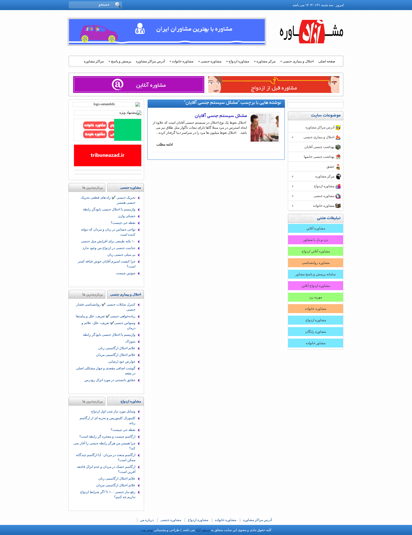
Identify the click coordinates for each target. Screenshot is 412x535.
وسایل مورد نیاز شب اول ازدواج (113, 411)
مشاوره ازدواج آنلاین (316, 286)
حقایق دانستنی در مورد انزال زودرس (109, 380)
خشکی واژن (126, 216)
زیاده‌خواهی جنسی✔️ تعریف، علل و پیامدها (105, 316)
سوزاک (130, 341)
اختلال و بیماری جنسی (297, 61)
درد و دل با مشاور (315, 240)
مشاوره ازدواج (237, 61)
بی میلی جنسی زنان (121, 255)
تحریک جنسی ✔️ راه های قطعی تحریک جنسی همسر (108, 200)
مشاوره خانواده (181, 61)
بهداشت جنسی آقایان (319, 147)
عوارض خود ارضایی (121, 361)
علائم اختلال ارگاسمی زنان (116, 348)
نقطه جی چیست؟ (123, 223)
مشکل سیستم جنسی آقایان (221, 116)
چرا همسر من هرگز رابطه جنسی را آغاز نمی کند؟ (104, 445)
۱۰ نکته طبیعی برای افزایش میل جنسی (108, 241)
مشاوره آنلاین (315, 228)
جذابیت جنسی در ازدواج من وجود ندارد (108, 248)
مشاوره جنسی (209, 61)
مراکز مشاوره (94, 61)
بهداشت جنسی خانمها (319, 157)
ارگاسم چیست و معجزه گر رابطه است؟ (107, 436)
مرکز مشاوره (265, 61)
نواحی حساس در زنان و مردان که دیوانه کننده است (108, 231)
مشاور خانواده (315, 343)
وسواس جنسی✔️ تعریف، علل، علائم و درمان (108, 325)
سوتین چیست (125, 273)
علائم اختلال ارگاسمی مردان (115, 355)
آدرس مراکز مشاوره (150, 61)
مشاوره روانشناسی (316, 263)
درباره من (147, 520)
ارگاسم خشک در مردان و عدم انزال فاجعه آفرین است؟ (106, 469)
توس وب (147, 530)
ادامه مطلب (164, 144)
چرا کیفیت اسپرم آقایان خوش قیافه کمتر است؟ (106, 263)
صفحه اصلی (326, 61)
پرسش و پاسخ (119, 61)
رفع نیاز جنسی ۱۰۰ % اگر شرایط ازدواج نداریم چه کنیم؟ (107, 494)
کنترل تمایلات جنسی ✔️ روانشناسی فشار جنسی (105, 306)
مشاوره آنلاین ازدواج (316, 251)
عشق (330, 166)
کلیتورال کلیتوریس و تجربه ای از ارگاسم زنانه (107, 420)
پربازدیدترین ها (92, 187)
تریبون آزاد (312, 33)
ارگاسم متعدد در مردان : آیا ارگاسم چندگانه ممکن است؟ (105, 457)
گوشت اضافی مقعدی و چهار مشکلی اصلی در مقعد (105, 370)
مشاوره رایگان (315, 332)
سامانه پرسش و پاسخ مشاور (315, 274)
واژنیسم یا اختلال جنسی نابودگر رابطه (109, 209)
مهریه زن (315, 297)
